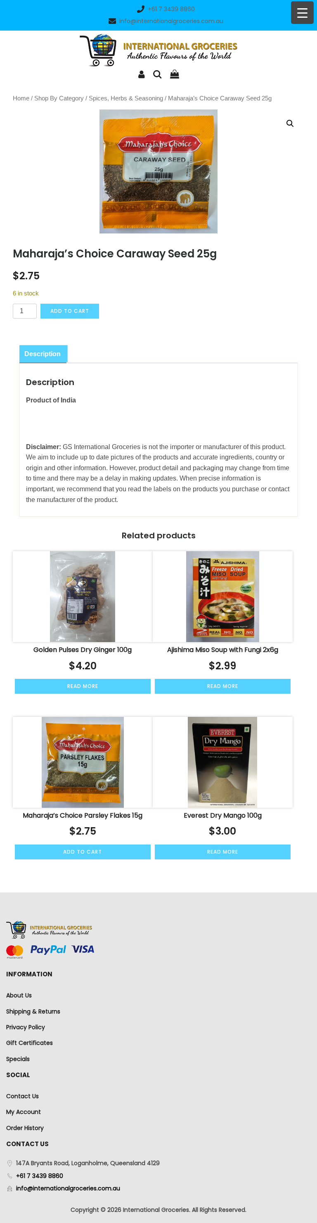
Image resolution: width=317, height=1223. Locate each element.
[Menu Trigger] (302, 12)
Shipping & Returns (33, 1011)
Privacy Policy (25, 1027)
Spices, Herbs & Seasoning (126, 98)
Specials (18, 1059)
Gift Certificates (29, 1043)
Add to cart (69, 310)
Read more (82, 686)
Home (21, 98)
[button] (290, 123)
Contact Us (22, 1096)
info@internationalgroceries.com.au (171, 21)
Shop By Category (59, 98)
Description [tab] (42, 353)
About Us (19, 995)
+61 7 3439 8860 (171, 9)
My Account (23, 1112)
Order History (25, 1128)
